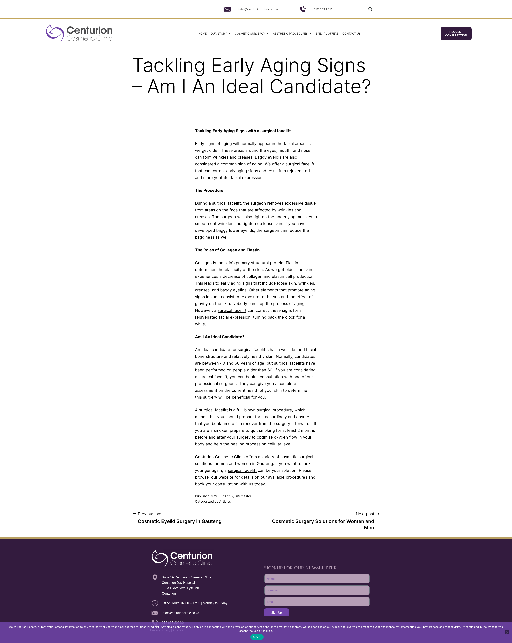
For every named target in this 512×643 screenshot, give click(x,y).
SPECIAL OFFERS (327, 33)
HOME (202, 33)
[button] (370, 9)
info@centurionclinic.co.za (258, 9)
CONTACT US (351, 33)
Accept (257, 637)
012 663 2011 (323, 9)
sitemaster (243, 496)
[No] (507, 632)
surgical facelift (300, 164)
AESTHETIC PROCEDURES (290, 33)
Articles (225, 501)
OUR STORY (219, 33)
